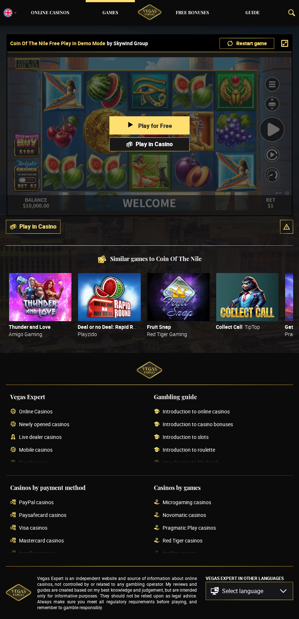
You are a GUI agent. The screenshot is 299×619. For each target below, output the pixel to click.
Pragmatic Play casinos (189, 528)
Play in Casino (154, 144)
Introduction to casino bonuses (198, 424)
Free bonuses (192, 13)
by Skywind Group (127, 43)
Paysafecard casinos (42, 515)
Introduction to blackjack (191, 462)
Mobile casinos (36, 450)
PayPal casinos (36, 502)
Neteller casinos (37, 553)
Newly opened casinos (44, 424)
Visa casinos (33, 528)
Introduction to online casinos (196, 411)
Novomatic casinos (184, 515)
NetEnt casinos (180, 553)
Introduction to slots (186, 437)
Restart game (251, 43)
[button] (286, 227)
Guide (252, 13)
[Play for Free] (40, 297)
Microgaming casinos (187, 502)
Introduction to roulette (189, 450)
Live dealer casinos (40, 437)
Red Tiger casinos (182, 540)
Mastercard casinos (41, 540)
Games (110, 13)
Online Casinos (50, 13)
